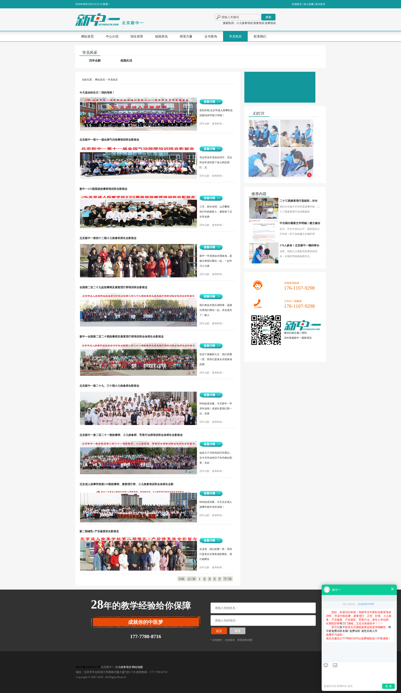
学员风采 (235, 36)
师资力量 (186, 36)
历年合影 (95, 60)
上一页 (191, 578)
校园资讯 (161, 36)
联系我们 (260, 36)
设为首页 (320, 4)
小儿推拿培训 (244, 23)
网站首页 (87, 36)
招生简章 (137, 36)
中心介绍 (112, 36)
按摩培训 (270, 23)
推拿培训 (258, 23)
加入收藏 (308, 4)
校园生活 (126, 60)
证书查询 (210, 36)
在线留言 (297, 4)
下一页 (227, 578)
